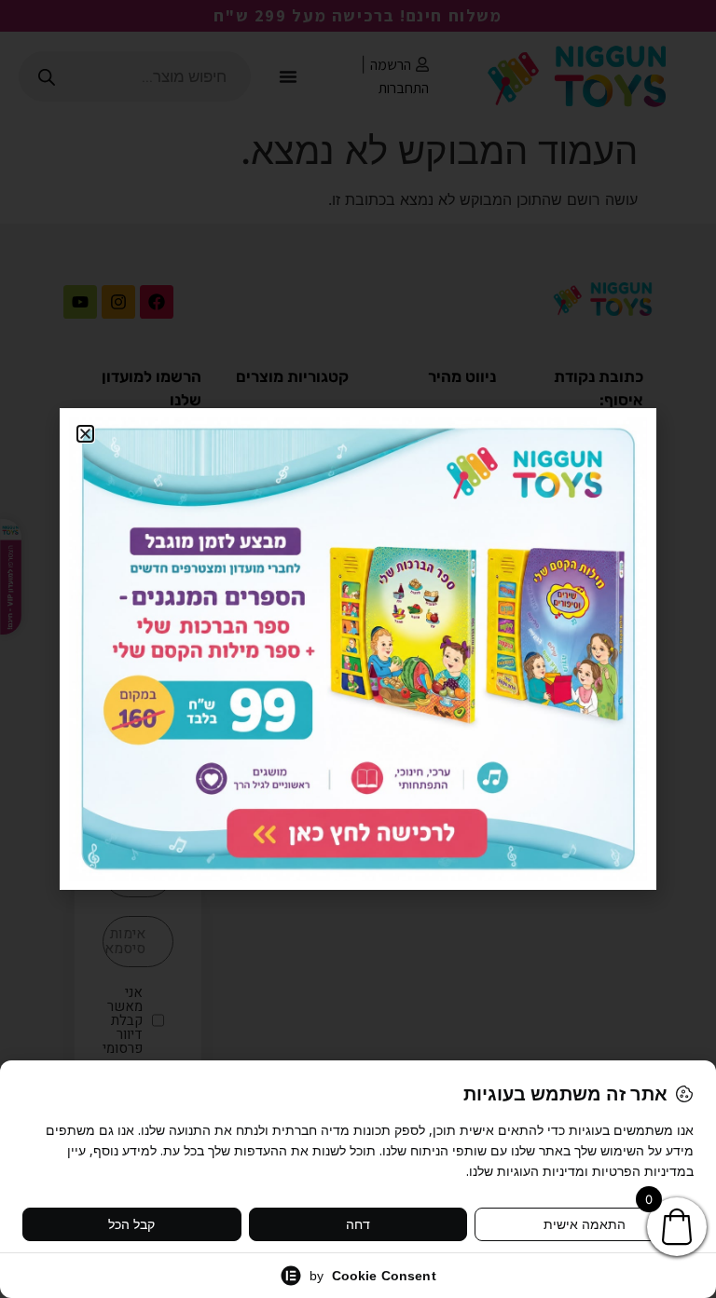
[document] (358, 649)
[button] (85, 434)
